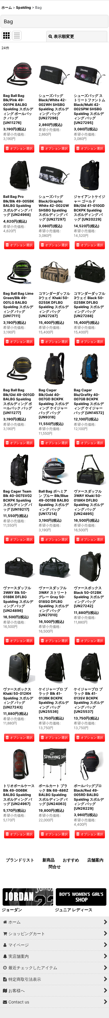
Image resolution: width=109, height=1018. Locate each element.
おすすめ (71, 859)
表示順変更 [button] (64, 36)
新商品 (48, 859)
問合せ (55, 866)
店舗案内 (95, 859)
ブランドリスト (20, 859)
